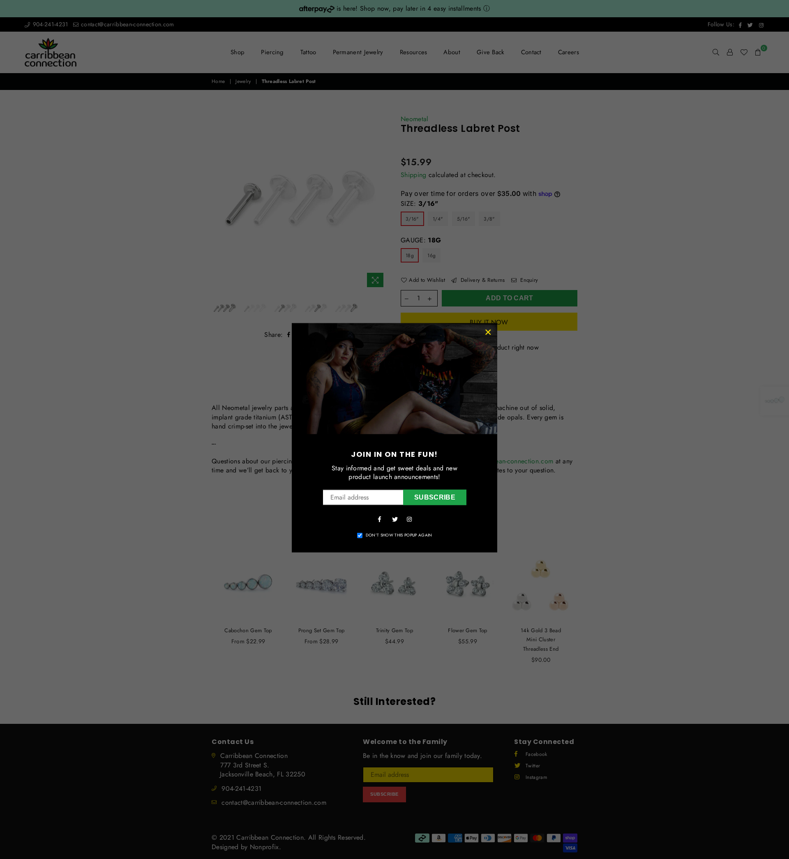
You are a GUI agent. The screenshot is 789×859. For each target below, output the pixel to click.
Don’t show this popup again (399, 535)
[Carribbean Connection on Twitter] (394, 519)
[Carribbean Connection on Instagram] (409, 519)
